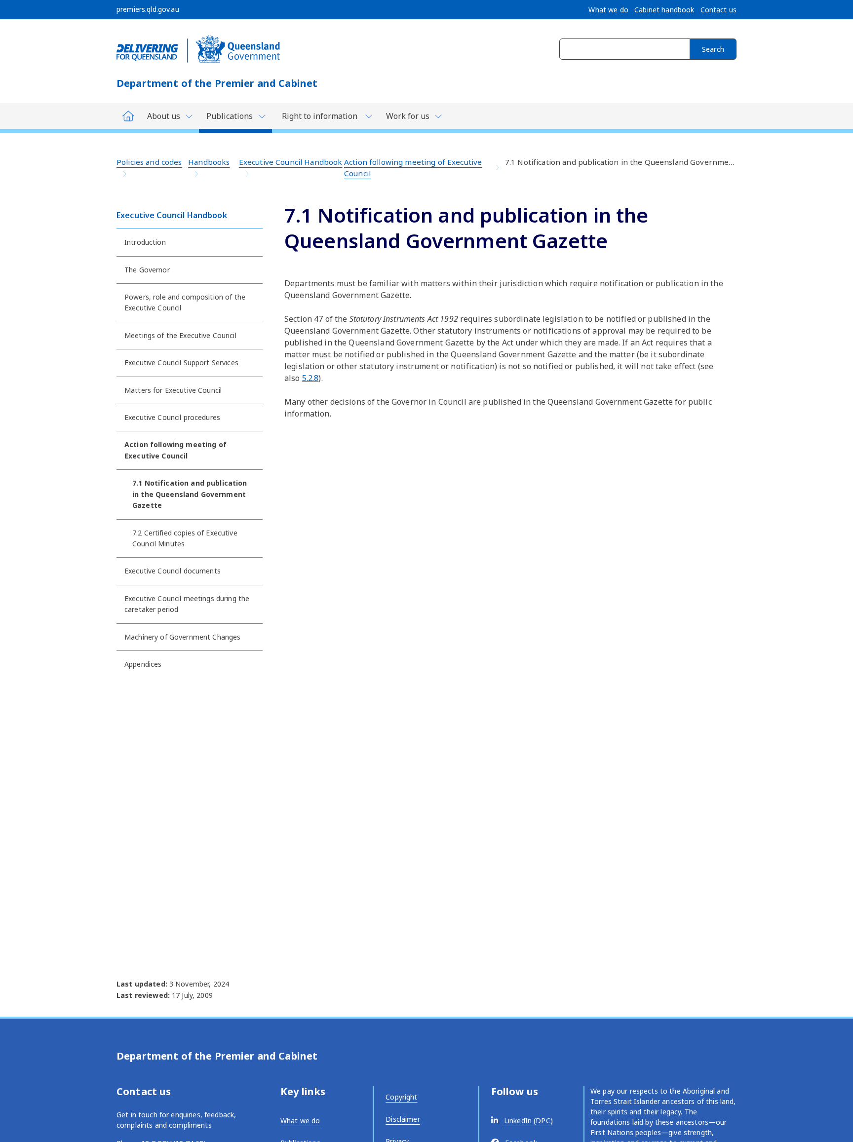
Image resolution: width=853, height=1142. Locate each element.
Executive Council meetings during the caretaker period (186, 604)
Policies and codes (149, 162)
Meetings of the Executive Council (180, 335)
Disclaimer (403, 1119)
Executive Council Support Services (181, 362)
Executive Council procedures (172, 417)
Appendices (142, 664)
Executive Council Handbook (291, 162)
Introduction (145, 242)
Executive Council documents (172, 570)
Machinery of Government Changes (182, 637)
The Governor (147, 269)
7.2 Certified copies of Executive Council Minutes (184, 538)
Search (713, 49)
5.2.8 (310, 378)
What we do (300, 1120)
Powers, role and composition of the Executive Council (184, 302)
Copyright (401, 1097)
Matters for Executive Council (173, 390)
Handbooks (209, 162)
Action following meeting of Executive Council (413, 167)
